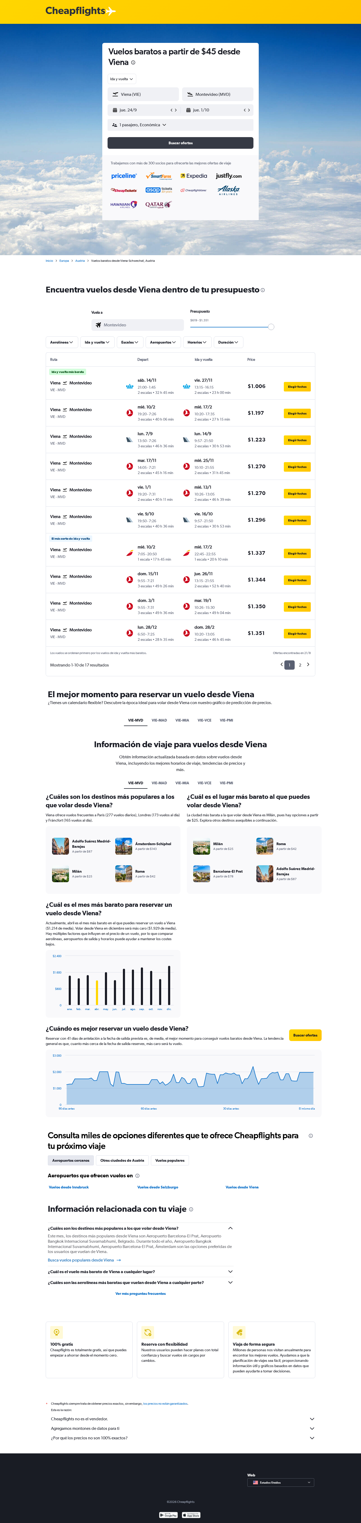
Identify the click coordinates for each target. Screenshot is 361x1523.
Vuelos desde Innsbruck (69, 1187)
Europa (64, 261)
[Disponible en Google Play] (168, 1516)
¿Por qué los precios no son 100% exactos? (89, 1437)
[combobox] (122, 79)
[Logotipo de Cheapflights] (75, 11)
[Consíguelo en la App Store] (191, 1516)
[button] (133, 63)
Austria (80, 261)
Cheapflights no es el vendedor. (79, 1418)
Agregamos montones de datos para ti (85, 1428)
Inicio (49, 261)
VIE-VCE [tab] (204, 720)
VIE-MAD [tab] (159, 720)
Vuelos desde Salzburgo (157, 1187)
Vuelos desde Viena (242, 1187)
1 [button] (289, 665)
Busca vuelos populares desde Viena (81, 1260)
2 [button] (300, 665)
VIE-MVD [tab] (135, 720)
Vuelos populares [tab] (169, 1160)
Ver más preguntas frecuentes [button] (140, 1293)
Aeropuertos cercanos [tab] (70, 1160)
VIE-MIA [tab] (182, 720)
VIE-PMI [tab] (226, 720)
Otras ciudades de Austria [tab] (122, 1160)
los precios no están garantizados (165, 1403)
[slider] (271, 327)
